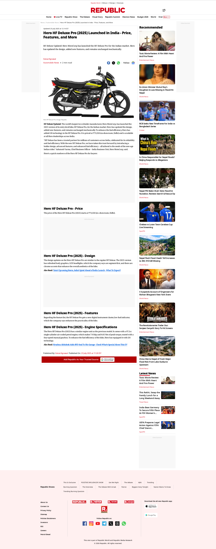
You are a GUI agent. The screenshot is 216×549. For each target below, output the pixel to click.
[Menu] (162, 10)
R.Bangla (112, 3)
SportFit (142, 231)
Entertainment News (146, 60)
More (165, 17)
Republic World (95, 3)
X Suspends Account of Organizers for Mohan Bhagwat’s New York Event (156, 293)
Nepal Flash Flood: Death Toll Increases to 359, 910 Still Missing (157, 259)
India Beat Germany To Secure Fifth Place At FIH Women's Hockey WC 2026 (149, 412)
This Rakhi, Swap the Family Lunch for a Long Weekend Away (149, 395)
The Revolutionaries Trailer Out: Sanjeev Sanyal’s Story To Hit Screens (156, 327)
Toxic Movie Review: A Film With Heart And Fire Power (156, 55)
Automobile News (51, 62)
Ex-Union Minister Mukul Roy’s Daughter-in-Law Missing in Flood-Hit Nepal (156, 90)
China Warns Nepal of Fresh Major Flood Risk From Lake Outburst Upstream (155, 362)
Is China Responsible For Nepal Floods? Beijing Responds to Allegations (157, 159)
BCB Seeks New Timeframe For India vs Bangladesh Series (157, 125)
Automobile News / (53, 22)
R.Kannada (120, 3)
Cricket (141, 130)
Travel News (143, 402)
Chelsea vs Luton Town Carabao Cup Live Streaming (155, 226)
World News (143, 97)
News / (43, 22)
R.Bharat (104, 3)
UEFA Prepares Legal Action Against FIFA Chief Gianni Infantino (149, 427)
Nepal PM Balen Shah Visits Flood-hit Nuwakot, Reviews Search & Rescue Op (157, 192)
